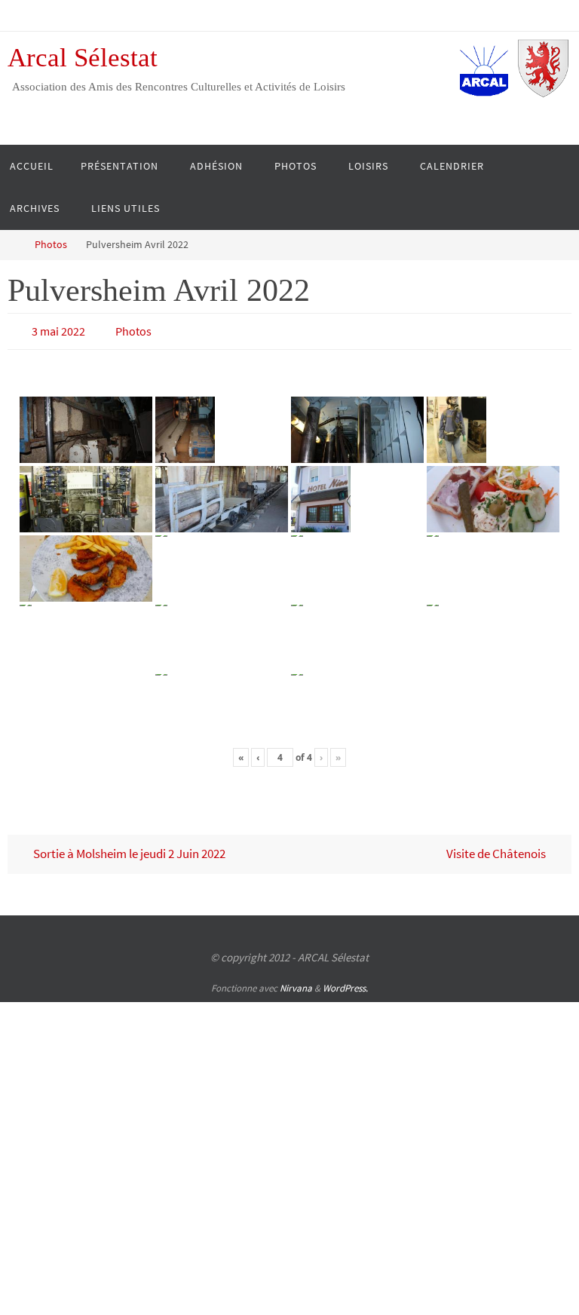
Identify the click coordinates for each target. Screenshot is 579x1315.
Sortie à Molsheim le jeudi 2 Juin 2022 (128, 849)
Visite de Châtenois (497, 849)
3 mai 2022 (58, 329)
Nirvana (296, 983)
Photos (51, 244)
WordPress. (345, 983)
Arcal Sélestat (83, 57)
